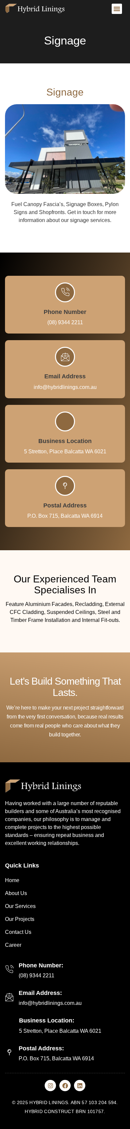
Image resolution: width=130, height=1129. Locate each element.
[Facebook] (65, 1085)
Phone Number (65, 312)
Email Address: (40, 993)
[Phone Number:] (9, 969)
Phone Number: (41, 965)
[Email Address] (65, 357)
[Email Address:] (9, 997)
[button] (117, 9)
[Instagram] (50, 1085)
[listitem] (65, 721)
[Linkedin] (79, 1085)
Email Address (65, 376)
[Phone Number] (65, 292)
